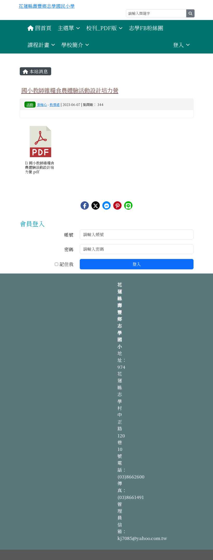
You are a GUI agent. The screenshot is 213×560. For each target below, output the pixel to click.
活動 (29, 104)
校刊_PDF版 (101, 28)
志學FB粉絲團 (146, 28)
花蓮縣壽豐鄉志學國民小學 (47, 6)
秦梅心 (42, 104)
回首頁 (43, 28)
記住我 (66, 264)
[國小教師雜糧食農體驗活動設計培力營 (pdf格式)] (40, 141)
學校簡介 (72, 45)
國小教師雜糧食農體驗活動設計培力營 (69, 90)
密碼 (69, 249)
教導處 (55, 104)
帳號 (69, 234)
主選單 (66, 28)
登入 (178, 45)
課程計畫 (38, 45)
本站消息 (38, 71)
